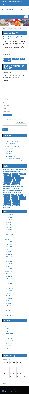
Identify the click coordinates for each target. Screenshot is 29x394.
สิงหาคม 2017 (8, 300)
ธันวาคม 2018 (8, 276)
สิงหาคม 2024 (8, 220)
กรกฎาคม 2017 (9, 303)
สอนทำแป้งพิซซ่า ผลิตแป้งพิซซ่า (13, 146)
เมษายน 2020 (8, 246)
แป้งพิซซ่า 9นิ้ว (15, 199)
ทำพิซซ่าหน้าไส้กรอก (10, 149)
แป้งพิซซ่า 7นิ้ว (7, 199)
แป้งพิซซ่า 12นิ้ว (23, 199)
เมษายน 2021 (8, 224)
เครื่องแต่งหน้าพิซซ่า (10, 341)
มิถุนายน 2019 (8, 269)
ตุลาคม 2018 (8, 281)
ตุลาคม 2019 (8, 259)
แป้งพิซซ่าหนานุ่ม (9, 153)
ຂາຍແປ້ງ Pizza (7, 60)
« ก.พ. (4, 383)
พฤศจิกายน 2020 (9, 234)
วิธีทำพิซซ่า (14, 186)
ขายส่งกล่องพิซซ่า (7, 171)
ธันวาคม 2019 (8, 254)
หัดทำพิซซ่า (20, 190)
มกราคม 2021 (8, 229)
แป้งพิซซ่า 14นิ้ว (7, 201)
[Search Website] (3, 4)
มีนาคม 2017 (8, 313)
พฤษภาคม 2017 (9, 308)
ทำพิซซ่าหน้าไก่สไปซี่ (10, 144)
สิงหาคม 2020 (8, 239)
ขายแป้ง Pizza (7, 173)
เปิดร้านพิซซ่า (8, 343)
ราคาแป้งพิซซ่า (7, 184)
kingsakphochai (18, 1)
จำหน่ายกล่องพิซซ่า (16, 175)
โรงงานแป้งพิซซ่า (16, 203)
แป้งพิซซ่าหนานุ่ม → (21, 122)
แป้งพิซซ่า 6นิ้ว (22, 196)
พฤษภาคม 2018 (9, 288)
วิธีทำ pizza (6, 186)
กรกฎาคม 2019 (9, 266)
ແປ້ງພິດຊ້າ (9, 28)
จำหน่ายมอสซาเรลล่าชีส (8, 178)
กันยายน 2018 (8, 283)
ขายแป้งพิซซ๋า (15, 58)
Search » (5, 130)
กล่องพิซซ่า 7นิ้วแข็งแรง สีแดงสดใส (14, 161)
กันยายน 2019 (8, 261)
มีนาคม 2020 (8, 249)
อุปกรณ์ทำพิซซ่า (9, 338)
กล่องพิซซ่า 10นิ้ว (14, 169)
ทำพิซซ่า (18, 180)
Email (4, 103)
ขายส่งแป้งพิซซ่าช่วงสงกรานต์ (12, 158)
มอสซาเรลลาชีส (9, 333)
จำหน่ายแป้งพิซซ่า (7, 180)
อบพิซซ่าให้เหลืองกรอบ (8, 192)
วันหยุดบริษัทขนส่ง (15, 184)
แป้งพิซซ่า (12, 37)
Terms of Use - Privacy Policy (9, 390)
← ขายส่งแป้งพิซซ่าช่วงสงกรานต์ (11, 119)
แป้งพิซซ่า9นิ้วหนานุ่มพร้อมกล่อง (13, 141)
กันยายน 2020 (8, 237)
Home (4, 28)
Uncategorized (8, 323)
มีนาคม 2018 (8, 293)
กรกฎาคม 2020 (9, 242)
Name (4, 97)
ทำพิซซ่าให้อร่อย (9, 151)
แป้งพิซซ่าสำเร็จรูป (16, 201)
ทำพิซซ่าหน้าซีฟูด (7, 182)
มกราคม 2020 (8, 251)
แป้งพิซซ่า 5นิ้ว (15, 196)
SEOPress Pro (13, 392)
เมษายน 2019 (8, 271)
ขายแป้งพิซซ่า (15, 173)
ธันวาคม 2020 (8, 232)
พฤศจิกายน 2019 (9, 256)
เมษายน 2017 (8, 310)
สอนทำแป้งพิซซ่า (9, 336)
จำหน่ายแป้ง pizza (19, 178)
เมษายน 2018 (8, 291)
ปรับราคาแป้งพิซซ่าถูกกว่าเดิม (12, 139)
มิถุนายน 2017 (8, 305)
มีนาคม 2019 (8, 273)
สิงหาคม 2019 (8, 264)
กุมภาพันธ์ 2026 (9, 215)
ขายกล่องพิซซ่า (22, 169)
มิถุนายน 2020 (8, 244)
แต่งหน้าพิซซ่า (7, 194)
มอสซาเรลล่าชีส (16, 182)
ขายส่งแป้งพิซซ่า (7, 58)
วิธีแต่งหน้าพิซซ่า (7, 188)
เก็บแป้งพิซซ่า (17, 192)
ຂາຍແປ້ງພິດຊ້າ (7, 207)
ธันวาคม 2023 (8, 222)
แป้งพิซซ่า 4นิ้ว (7, 196)
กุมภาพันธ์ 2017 (9, 315)
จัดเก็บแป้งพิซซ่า (7, 175)
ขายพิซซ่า (7, 328)
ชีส (14, 180)
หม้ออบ (13, 190)
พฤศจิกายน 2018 (9, 278)
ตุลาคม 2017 (8, 295)
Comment (6, 80)
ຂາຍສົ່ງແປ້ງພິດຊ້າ (7, 205)
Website (5, 108)
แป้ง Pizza (14, 194)
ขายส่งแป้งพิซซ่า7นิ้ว (10, 156)
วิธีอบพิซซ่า (20, 186)
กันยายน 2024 (8, 217)
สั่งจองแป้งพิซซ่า (16, 188)
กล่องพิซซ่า (6, 169)
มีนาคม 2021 (8, 227)
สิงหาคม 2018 (8, 286)
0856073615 (8, 1)
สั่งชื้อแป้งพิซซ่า (7, 190)
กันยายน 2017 (8, 298)
